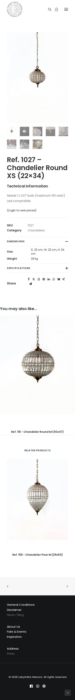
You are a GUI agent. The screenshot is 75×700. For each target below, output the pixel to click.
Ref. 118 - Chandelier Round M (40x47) (37, 432)
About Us (13, 627)
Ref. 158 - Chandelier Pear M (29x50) (37, 555)
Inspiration (14, 637)
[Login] (55, 9)
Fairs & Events (16, 632)
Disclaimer (14, 610)
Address (13, 649)
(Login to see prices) (22, 210)
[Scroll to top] (68, 692)
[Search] (48, 9)
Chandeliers (36, 230)
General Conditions (21, 605)
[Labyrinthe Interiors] (14, 9)
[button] (28, 279)
